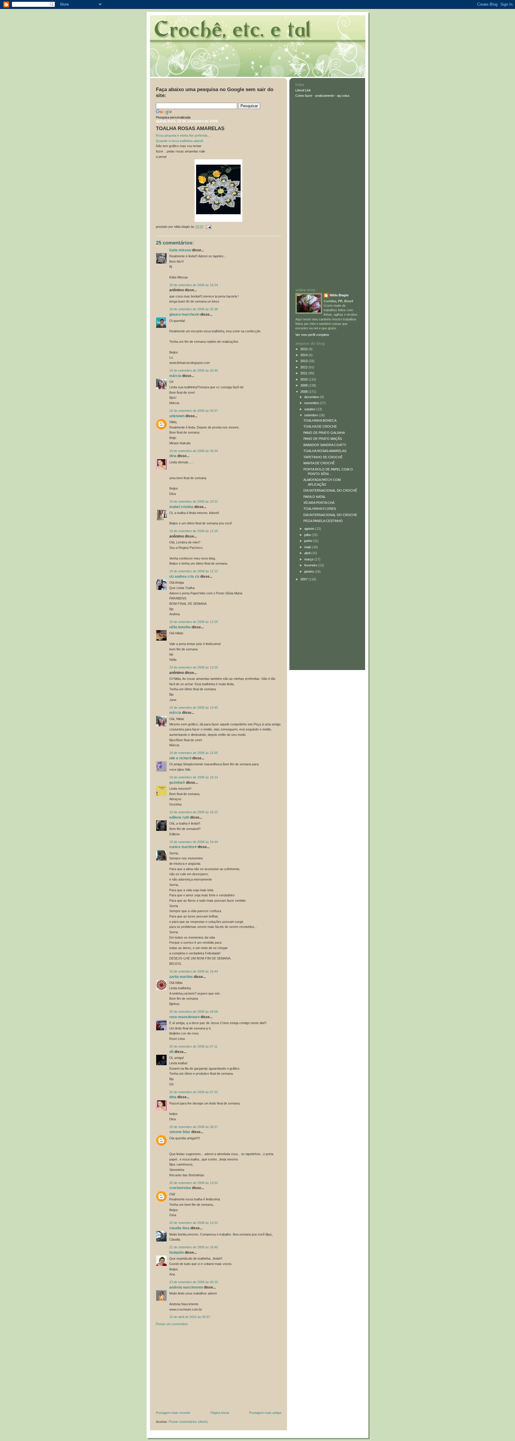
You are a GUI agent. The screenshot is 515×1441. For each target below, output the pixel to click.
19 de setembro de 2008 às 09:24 (193, 451)
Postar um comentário (172, 1324)
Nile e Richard (180, 758)
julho (308, 535)
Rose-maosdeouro (184, 1017)
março (309, 559)
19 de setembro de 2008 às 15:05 (193, 753)
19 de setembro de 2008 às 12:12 (193, 571)
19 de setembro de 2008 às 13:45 (193, 707)
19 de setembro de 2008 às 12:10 (193, 531)
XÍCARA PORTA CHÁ (318, 502)
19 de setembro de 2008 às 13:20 (193, 667)
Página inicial (219, 1412)
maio (308, 547)
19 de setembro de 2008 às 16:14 (193, 777)
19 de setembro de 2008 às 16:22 (193, 812)
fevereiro (311, 565)
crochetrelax (180, 1188)
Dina (172, 456)
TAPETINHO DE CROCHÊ (322, 457)
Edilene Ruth (179, 817)
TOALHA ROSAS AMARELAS (190, 128)
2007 (304, 579)
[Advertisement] (200, 1370)
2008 (304, 391)
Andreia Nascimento (186, 1287)
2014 (304, 355)
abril (307, 553)
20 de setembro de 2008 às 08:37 (193, 1127)
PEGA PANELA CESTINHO (323, 521)
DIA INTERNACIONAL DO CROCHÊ (330, 490)
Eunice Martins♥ (183, 847)
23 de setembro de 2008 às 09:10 (193, 1282)
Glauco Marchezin (184, 314)
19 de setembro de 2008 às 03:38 (193, 309)
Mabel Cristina (181, 507)
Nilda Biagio (339, 295)
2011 (304, 373)
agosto (309, 528)
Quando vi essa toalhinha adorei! (179, 141)
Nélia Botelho (180, 627)
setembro (311, 415)
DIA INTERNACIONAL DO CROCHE (330, 515)
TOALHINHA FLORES (319, 508)
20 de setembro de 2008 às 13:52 (193, 1183)
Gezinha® (177, 783)
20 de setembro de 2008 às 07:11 (193, 1046)
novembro (312, 403)
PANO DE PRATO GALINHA (324, 432)
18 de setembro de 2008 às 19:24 (193, 285)
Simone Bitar (179, 1132)
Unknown (176, 416)
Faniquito (176, 1252)
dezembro (312, 397)
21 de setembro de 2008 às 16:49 (193, 1247)
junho (308, 541)
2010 (304, 379)
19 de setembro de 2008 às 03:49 (193, 370)
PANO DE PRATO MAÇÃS (322, 438)
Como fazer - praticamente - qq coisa (322, 95)
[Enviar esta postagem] (207, 226)
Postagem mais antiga (265, 1412)
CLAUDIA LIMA (179, 1228)
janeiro (309, 571)
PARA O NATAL (314, 496)
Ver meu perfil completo (312, 335)
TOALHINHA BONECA (319, 420)
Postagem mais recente (173, 1412)
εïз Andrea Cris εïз (184, 576)
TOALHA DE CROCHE (320, 426)
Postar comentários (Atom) (188, 1421)
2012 (304, 367)
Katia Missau (180, 250)
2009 (304, 385)
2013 (304, 361)
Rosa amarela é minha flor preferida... (183, 135)
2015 (304, 349)
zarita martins (181, 977)
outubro (310, 409)
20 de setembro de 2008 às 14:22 (193, 1223)
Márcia (175, 376)
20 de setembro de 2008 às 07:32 (193, 1092)
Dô (171, 1052)
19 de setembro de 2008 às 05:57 (193, 410)
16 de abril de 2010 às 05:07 (189, 1317)
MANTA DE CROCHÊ (319, 463)
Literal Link (303, 90)
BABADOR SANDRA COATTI (324, 445)
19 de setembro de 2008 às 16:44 (193, 842)
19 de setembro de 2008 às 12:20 (193, 622)
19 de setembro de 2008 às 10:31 (193, 501)
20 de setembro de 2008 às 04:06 (193, 1011)
